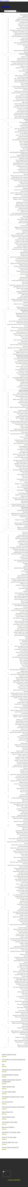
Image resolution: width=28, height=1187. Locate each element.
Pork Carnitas (24, 290)
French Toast (24, 365)
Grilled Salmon (24, 225)
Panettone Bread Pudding (21, 379)
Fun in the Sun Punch (22, 44)
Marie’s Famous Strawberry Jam (20, 505)
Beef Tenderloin (24, 125)
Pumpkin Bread (24, 382)
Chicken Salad (24, 85)
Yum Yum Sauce (24, 480)
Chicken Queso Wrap (22, 185)
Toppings (25, 488)
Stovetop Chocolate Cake (21, 465)
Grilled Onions (24, 341)
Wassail (26, 52)
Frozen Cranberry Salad (22, 99)
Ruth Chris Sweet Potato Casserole (19, 344)
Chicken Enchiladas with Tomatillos (19, 178)
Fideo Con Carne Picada (22, 135)
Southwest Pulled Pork (22, 291)
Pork (27, 275)
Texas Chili (25, 149)
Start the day (24, 509)
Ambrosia (25, 74)
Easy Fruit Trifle (24, 94)
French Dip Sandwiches (22, 244)
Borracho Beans (24, 318)
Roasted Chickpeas (23, 410)
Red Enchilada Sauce (23, 474)
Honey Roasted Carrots (22, 332)
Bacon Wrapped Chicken (22, 160)
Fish (27, 224)
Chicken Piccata (24, 183)
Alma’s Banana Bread (22, 357)
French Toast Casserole (22, 366)
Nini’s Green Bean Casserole (21, 340)
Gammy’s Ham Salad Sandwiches (19, 299)
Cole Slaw (25, 89)
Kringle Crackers (24, 401)
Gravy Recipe (24, 196)
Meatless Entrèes (23, 265)
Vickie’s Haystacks (23, 415)
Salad (26, 72)
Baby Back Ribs (24, 277)
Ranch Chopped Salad (22, 111)
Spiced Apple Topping (22, 490)
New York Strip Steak (22, 138)
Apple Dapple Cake (9, 1054)
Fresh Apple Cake (23, 452)
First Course (24, 14)
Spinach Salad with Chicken (21, 117)
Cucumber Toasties (23, 25)
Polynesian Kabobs (23, 208)
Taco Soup (25, 69)
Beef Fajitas (25, 124)
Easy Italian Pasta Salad (22, 96)
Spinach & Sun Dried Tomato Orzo (19, 263)
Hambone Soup (24, 66)
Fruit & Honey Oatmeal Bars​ (21, 429)
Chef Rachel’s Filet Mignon (21, 132)
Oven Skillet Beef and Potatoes (20, 139)
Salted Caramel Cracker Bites (20, 412)
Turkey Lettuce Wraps (22, 219)
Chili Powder (25, 485)
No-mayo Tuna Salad (22, 108)
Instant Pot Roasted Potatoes (20, 333)
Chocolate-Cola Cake (22, 449)
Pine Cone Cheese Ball (22, 28)
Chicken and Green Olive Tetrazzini (19, 175)
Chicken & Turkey (23, 158)
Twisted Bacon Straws (22, 387)
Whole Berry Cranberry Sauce (20, 354)
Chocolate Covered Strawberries (20, 423)
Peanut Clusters (24, 404)
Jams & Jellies (24, 501)
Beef (27, 121)
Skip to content (4, 1)
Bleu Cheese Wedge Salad (21, 78)
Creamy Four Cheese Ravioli (21, 266)
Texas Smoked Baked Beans (21, 351)
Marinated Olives (24, 27)
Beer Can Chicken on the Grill (20, 164)
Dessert (26, 444)
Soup (26, 55)
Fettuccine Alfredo (23, 268)
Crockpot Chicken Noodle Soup (20, 63)
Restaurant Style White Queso (20, 31)
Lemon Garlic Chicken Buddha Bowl (19, 157)
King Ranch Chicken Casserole (20, 197)
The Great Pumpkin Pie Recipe (20, 469)
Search (2, 11)
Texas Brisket (24, 147)
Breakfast (25, 512)
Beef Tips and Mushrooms (21, 128)
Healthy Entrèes (24, 252)
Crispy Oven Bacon (23, 279)
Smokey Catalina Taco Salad (20, 114)
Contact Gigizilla (14, 1180)
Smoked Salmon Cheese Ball (20, 35)
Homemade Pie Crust (22, 455)
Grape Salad (25, 102)
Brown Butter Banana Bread (21, 358)
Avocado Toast (24, 254)
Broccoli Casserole (23, 319)
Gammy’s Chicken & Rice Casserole (19, 193)
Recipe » (4, 1056)
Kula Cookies (24, 432)
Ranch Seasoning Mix (22, 487)
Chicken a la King (23, 168)
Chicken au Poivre (23, 171)
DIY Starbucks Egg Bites (22, 363)
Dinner (26, 526)
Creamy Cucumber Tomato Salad (19, 92)
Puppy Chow (25, 405)
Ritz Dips (26, 438)
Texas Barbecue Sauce (22, 479)
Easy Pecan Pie (24, 451)
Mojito (26, 47)
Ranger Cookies (24, 437)
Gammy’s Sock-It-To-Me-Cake (20, 454)
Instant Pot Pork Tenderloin (21, 247)
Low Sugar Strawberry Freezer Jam (19, 504)
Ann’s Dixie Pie (7, 1102)
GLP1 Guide (24, 507)
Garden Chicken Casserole (21, 194)
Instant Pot (25, 232)
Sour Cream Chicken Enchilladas (20, 213)
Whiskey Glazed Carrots (22, 352)
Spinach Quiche (24, 383)
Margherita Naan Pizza (22, 271)
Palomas (26, 49)
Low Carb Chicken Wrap (22, 258)
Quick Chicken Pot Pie (22, 210)
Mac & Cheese (24, 269)
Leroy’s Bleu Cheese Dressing (20, 107)
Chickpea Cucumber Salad (21, 239)
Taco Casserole (24, 146)
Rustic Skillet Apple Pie (22, 462)
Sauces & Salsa (24, 471)
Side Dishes (24, 310)
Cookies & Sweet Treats (22, 416)
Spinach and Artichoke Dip (21, 33)
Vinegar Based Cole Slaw (21, 524)
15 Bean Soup (24, 56)
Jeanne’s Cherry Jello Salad (21, 103)
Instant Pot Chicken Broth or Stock (19, 64)
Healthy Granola (24, 368)
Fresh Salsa (25, 473)
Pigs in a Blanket (24, 143)
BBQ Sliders (25, 294)
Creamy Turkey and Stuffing (21, 189)
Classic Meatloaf (24, 133)
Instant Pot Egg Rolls (22, 246)
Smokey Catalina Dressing (21, 113)
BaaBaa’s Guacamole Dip (21, 21)
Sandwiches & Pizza (23, 293)
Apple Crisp (25, 311)
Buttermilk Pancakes (23, 360)
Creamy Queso (24, 496)
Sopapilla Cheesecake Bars (21, 440)
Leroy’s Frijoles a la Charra (21, 335)
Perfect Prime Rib (23, 141)
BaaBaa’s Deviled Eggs (22, 19)
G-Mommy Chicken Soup (22, 67)
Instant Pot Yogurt (23, 371)
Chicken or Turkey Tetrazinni (21, 180)
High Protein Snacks (23, 529)
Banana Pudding (24, 448)
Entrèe (26, 119)
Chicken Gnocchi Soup (22, 60)
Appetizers (25, 16)
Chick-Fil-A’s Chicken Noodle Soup (19, 61)
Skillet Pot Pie (24, 211)
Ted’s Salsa (25, 477)
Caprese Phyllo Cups (23, 24)
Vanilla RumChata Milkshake (21, 50)
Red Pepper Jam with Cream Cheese (19, 30)
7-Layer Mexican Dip (23, 17)
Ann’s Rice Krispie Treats (22, 418)
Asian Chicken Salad (23, 77)
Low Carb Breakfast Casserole (20, 377)
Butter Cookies (24, 419)
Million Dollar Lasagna (22, 288)
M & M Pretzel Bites (23, 402)
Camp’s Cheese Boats (22, 393)
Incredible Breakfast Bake (21, 369)
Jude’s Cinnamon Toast (22, 372)
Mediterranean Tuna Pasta (21, 227)
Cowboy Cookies (24, 426)
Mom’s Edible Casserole (22, 204)
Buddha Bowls (24, 153)
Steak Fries (25, 346)
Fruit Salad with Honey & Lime (20, 100)
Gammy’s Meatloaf (23, 136)
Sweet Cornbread (23, 349)
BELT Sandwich (24, 296)
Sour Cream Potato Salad (21, 116)
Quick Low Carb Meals (22, 261)
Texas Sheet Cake (23, 468)
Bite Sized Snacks (23, 391)
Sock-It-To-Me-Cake (9, 1137)
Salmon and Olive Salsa (22, 229)
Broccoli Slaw (24, 83)
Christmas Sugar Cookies (21, 424)
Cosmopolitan (24, 41)
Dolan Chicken (24, 191)
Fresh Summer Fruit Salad (21, 97)
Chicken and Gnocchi (23, 169)
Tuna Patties (25, 230)
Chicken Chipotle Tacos (22, 233)
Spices (26, 482)
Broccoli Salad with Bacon (21, 80)
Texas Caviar (25, 38)
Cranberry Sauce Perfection (21, 91)
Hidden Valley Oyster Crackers (20, 399)
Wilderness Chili (24, 150)
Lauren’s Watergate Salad (21, 105)
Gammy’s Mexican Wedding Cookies (19, 430)
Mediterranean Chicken (22, 202)
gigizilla (5, 6)
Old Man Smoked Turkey (22, 205)
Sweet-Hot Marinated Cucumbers (19, 36)
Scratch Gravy (24, 127)
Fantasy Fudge (24, 427)
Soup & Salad (23, 53)
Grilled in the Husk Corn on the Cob (19, 330)
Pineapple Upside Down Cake (20, 460)
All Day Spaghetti (23, 122)
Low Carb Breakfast (23, 374)
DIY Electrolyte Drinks (22, 510)
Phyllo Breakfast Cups (22, 380)
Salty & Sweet (23, 390)
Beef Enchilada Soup (23, 58)
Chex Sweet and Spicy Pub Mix (20, 394)
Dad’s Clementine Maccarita (21, 42)
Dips (27, 491)
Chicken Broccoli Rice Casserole (20, 177)
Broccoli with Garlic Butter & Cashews (18, 321)
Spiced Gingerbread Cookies (21, 443)
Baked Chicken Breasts (22, 161)
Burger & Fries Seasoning (21, 484)
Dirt (3, 1064)
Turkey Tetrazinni (23, 221)
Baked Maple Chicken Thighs (21, 163)
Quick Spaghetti (24, 144)
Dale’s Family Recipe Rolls (21, 362)
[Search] (18, 11)
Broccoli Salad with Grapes (21, 82)
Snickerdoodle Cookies (22, 441)
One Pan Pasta (24, 272)
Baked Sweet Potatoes (22, 315)
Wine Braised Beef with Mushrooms (19, 152)
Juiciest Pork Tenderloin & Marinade (19, 257)
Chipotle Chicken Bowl (22, 155)
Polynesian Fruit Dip (23, 110)
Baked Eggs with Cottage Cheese (19, 513)
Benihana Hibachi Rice (22, 166)
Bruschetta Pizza (24, 22)
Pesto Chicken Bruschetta (21, 207)
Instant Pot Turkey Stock (22, 241)
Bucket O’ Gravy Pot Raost (21, 243)
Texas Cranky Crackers (22, 413)
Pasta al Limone (24, 274)
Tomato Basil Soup (23, 71)
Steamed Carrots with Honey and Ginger (18, 347)
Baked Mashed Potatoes (22, 313)
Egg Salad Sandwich (23, 297)
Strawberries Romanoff (22, 466)
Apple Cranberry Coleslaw (21, 75)
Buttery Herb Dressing (22, 322)
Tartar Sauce (24, 476)
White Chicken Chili (23, 222)
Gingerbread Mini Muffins (21, 396)
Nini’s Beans (25, 338)
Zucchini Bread (24, 388)
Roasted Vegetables (23, 343)
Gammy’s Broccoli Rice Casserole (19, 327)
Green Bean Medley (23, 329)
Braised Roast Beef (23, 130)
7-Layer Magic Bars (23, 446)
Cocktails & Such (24, 39)
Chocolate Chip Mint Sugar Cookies (19, 421)
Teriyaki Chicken (24, 218)
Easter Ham (25, 283)
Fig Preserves (24, 502)
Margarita (25, 46)
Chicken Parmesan (23, 182)
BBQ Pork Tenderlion (22, 527)
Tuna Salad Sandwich (22, 308)
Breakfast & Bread (22, 355)
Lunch (26, 518)
